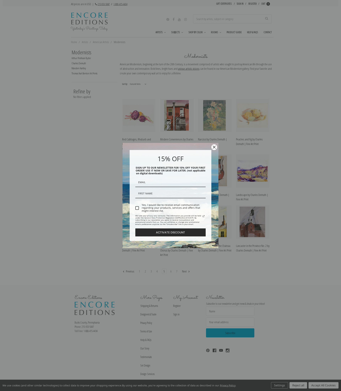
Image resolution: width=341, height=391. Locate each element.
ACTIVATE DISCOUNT (170, 232)
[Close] (214, 147)
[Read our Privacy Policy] (203, 216)
